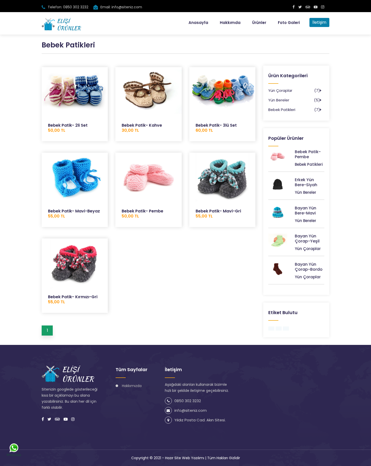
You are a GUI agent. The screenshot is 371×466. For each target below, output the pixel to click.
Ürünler (259, 22)
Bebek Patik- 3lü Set (216, 127)
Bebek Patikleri (281, 109)
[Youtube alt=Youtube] (315, 7)
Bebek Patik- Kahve (142, 127)
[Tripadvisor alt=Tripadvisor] (307, 7)
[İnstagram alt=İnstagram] (322, 7)
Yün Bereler (278, 100)
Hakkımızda (132, 385)
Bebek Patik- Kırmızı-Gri (72, 299)
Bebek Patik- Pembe (142, 213)
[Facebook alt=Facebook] (294, 7)
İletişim (319, 22)
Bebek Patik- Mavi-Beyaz (74, 213)
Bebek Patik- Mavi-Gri (218, 213)
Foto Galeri (289, 22)
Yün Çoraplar (280, 90)
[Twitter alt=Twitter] (300, 7)
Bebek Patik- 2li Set (68, 127)
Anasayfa (198, 22)
